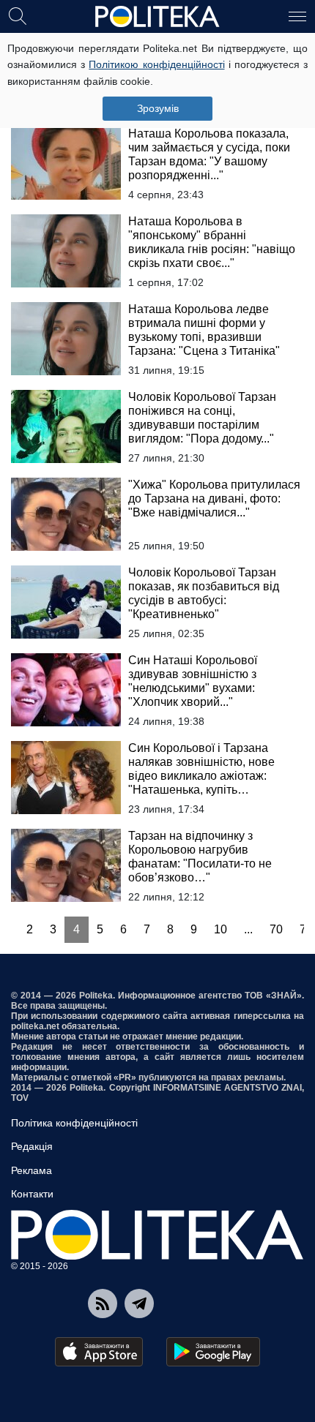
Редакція (32, 1146)
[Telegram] (139, 1303)
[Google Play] (213, 1351)
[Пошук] (17, 15)
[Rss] (102, 1303)
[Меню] (297, 15)
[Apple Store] (99, 1351)
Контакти (32, 1194)
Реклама (31, 1170)
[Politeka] (157, 17)
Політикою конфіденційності (156, 64)
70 (276, 929)
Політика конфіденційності (74, 1123)
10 (220, 929)
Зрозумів (158, 108)
